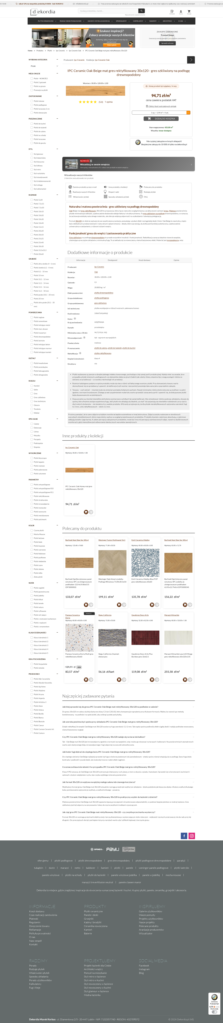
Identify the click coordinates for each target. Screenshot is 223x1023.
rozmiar (33, 195)
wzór (31, 583)
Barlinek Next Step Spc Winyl (77, 540)
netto (77, 867)
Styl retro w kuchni (94, 980)
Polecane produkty (148, 926)
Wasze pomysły (147, 914)
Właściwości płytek (81, 197)
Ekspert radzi (113, 192)
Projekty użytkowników (151, 918)
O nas (32, 937)
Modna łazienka (92, 995)
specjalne (33, 419)
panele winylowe (50, 875)
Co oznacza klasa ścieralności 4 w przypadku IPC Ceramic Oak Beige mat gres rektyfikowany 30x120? (108, 767)
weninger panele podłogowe (153, 867)
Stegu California (104, 615)
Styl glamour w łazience (96, 991)
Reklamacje (35, 929)
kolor (31, 525)
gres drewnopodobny (119, 860)
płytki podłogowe (64, 860)
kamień (105, 867)
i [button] (84, 337)
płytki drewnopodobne (90, 860)
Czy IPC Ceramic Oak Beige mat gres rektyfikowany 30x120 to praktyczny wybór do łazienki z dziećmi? (109, 797)
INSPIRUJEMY (138, 21)
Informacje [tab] (80, 260)
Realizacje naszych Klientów (84, 192)
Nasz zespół (35, 940)
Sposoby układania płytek (118, 197)
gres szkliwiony (100, 303)
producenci (34, 674)
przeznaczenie (35, 119)
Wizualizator (146, 933)
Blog (141, 972)
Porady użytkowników (40, 980)
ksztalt (32, 358)
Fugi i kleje (34, 987)
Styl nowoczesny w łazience (98, 983)
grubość (33, 259)
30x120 (78, 221)
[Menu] (218, 994)
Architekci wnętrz (93, 969)
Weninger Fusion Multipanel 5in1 (111, 540)
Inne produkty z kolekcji (118, 187)
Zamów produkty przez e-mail (85, 187)
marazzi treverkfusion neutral (97, 882)
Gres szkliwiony (75, 237)
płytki (117, 867)
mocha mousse (173, 875)
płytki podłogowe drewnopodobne (153, 860)
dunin (52, 867)
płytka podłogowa (101, 298)
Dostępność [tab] (112, 260)
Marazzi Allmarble (171, 615)
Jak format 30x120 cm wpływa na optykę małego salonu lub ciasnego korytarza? (98, 782)
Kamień (88, 929)
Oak (70, 211)
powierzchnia (35, 312)
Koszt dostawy (36, 911)
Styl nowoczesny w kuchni (97, 987)
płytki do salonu (100, 348)
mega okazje (34, 74)
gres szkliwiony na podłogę (154, 213)
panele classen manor (130, 882)
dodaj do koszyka (165, 118)
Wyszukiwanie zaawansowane (135, 15)
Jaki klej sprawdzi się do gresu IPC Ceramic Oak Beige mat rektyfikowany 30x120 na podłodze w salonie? (110, 706)
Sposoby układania (38, 976)
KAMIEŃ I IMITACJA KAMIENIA (99, 21)
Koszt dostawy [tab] (144, 260)
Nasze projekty (147, 922)
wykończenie (35, 453)
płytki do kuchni (128, 348)
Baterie (88, 933)
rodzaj (32, 381)
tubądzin (38, 867)
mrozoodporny (173, 240)
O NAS (180, 21)
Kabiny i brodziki (92, 922)
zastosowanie (35, 96)
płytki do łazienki (115, 348)
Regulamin (34, 922)
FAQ (146, 197)
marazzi (65, 867)
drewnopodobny (98, 237)
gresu (166, 211)
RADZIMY (153, 21)
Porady (33, 965)
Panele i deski (91, 914)
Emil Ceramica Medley (141, 540)
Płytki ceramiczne (45, 21)
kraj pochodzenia (37, 659)
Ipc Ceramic (79, 60)
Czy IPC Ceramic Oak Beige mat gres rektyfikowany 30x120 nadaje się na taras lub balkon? (103, 737)
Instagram (144, 969)
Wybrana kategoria (38, 60)
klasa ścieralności (37, 633)
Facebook (144, 965)
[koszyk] (86, 512)
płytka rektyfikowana (102, 353)
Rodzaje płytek (150, 192)
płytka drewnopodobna (103, 293)
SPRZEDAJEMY (121, 21)
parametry (34, 480)
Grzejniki (89, 918)
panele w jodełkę (151, 875)
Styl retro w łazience (95, 976)
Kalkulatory (35, 983)
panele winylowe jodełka (124, 875)
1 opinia (109, 102)
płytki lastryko (181, 867)
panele (129, 867)
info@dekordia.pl (63, 4)
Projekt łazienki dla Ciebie (97, 965)
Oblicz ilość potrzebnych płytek (162, 106)
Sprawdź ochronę (167, 43)
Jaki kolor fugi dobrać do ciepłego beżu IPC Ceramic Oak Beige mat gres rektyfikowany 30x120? (106, 752)
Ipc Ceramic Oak (102, 60)
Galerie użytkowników (150, 911)
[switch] (214, 1011)
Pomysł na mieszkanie (95, 972)
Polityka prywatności (40, 933)
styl (31, 149)
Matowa (172, 211)
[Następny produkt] (191, 60)
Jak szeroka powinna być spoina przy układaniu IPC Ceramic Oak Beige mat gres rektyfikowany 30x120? (110, 721)
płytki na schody (73, 875)
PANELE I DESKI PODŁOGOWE (70, 21)
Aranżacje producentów (151, 929)
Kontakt (33, 944)
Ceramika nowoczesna (95, 926)
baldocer (90, 867)
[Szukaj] (141, 11)
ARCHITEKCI (167, 21)
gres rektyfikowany (88, 211)
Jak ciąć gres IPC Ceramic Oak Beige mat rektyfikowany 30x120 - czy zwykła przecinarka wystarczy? (108, 812)
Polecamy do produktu (153, 187)
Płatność (33, 918)
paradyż (181, 860)
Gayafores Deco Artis (140, 615)
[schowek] (91, 512)
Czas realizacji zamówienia (43, 914)
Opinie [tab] (176, 260)
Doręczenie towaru (39, 926)
